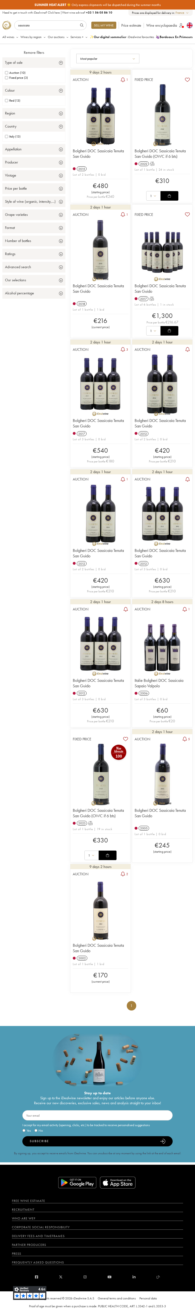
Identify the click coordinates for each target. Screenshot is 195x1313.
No (41, 1130)
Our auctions (56, 37)
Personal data (148, 1298)
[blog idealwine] (158, 1276)
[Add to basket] (169, 196)
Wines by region (31, 37)
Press (16, 1253)
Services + (76, 37)
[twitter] (61, 1276)
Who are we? (23, 1218)
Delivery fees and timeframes (38, 1236)
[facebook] (36, 1276)
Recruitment (23, 1209)
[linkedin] (134, 1276)
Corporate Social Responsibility (41, 1227)
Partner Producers (29, 1245)
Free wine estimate (28, 1201)
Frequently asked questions (38, 1262)
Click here (54, 12)
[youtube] (109, 1276)
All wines (8, 37)
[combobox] (182, 12)
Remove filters (34, 52)
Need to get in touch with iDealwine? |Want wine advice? (57, 12)
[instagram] (85, 1276)
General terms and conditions (117, 1298)
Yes (29, 1130)
